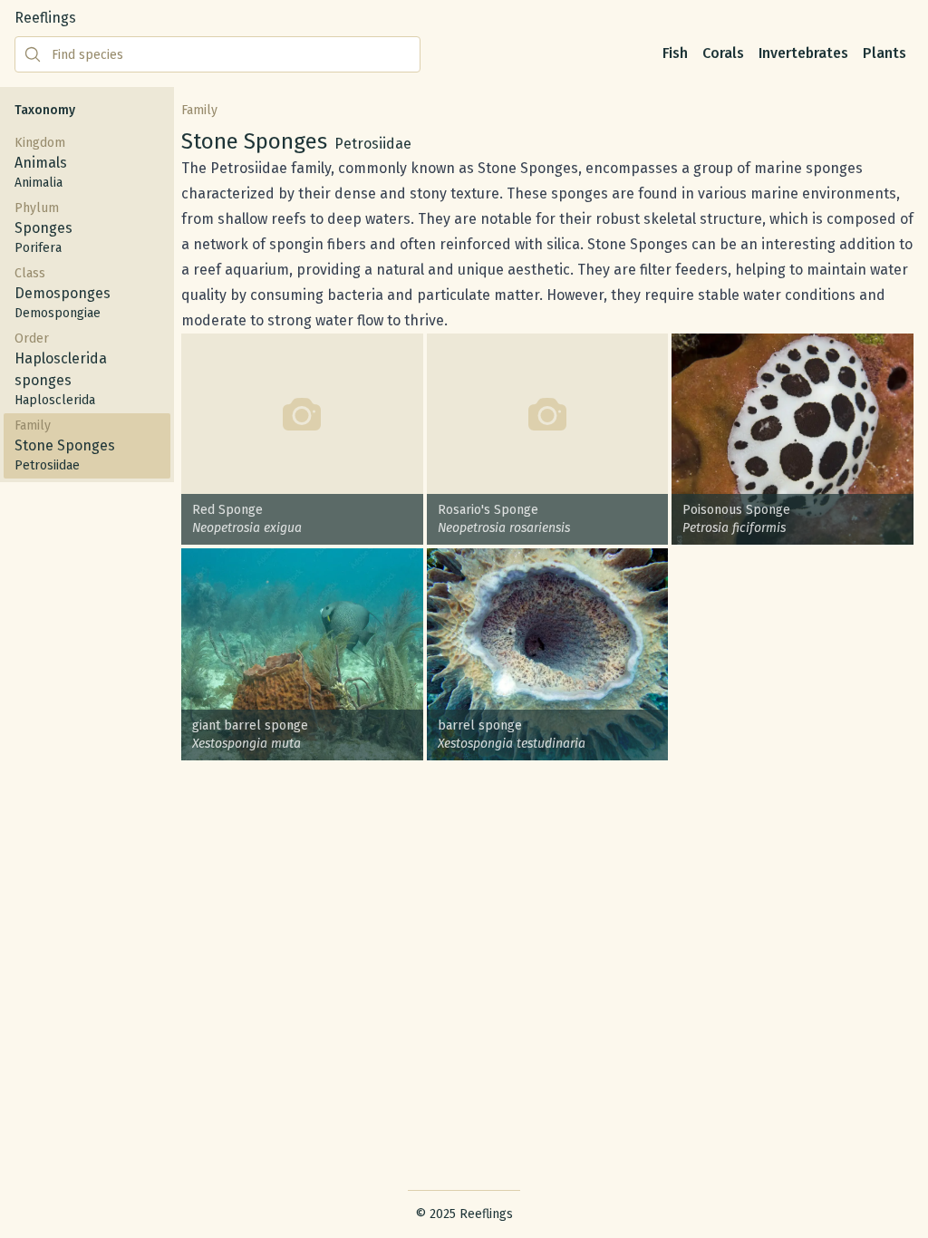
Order (60, 369)
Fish (675, 53)
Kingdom (40, 162)
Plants (884, 53)
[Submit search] (32, 54)
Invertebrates (803, 53)
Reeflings (45, 17)
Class (62, 293)
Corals (723, 53)
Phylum (43, 228)
